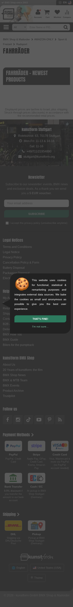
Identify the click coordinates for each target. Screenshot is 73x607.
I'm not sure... (40, 326)
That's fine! (40, 319)
